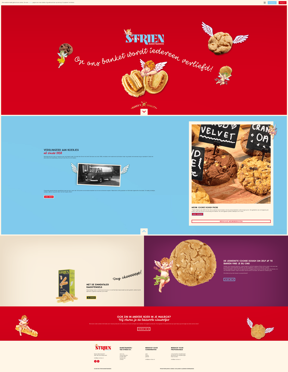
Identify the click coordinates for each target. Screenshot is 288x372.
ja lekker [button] (91, 297)
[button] (231, 164)
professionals (177, 349)
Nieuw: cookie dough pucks (205, 207)
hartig (146, 355)
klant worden (174, 356)
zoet (146, 354)
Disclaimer (178, 368)
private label (123, 356)
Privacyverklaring (165, 368)
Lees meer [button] (49, 197)
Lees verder (197, 214)
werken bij (122, 358)
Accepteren (272, 2)
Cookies (172, 368)
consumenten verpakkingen (178, 354)
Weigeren (282, 2)
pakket (147, 356)
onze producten (124, 355)
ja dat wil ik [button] (229, 279)
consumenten (150, 349)
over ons (122, 354)
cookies (30, 2)
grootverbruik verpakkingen (178, 355)
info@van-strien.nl (99, 358)
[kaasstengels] (67, 285)
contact (122, 359)
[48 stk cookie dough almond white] (185, 271)
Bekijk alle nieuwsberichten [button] (231, 221)
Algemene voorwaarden (188, 368)
